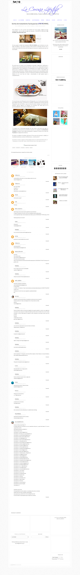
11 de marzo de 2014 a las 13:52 (20, 222)
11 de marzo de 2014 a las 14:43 (20, 230)
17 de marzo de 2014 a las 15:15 (20, 408)
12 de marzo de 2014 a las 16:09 (20, 345)
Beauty (14, 147)
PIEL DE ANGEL (33, 45)
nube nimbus (18, 280)
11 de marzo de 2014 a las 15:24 (20, 237)
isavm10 (17, 296)
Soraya (16, 390)
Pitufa (16, 195)
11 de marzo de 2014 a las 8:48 (20, 176)
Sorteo (31, 147)
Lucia (16, 365)
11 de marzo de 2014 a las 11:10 (20, 203)
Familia (48, 20)
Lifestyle (59, 20)
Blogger (22, 543)
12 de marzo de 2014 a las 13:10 (20, 332)
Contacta (40, 23)
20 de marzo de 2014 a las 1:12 (20, 423)
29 (47, 155)
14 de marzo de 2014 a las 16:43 (20, 383)
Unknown (17, 175)
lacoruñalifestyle (19, 421)
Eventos (28, 20)
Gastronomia (35, 20)
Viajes (53, 20)
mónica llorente (19, 251)
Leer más (60, 49)
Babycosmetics (18, 208)
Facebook (14, 132)
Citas (65, 20)
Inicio (15, 20)
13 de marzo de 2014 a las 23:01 (20, 360)
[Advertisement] (61, 144)
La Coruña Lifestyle (18, 564)
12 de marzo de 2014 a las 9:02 (20, 308)
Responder (47, 181)
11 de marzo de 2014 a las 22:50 (20, 297)
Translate (61, 559)
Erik (16, 201)
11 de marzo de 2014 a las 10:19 (20, 196)
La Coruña (21, 20)
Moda (42, 20)
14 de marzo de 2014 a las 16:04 (20, 375)
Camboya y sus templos (63, 200)
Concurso (18, 147)
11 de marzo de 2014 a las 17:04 (20, 244)
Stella (16, 236)
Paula (16, 382)
